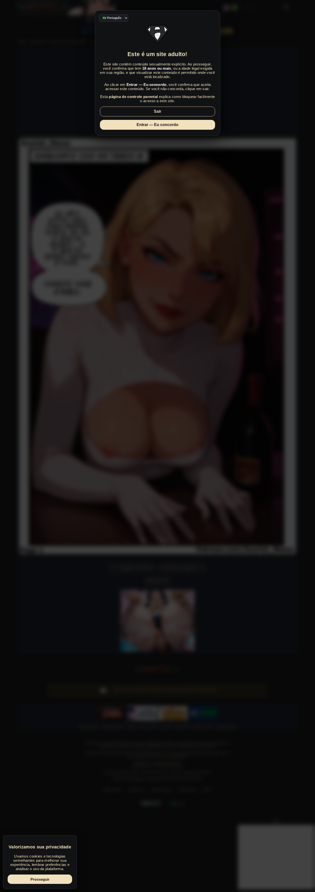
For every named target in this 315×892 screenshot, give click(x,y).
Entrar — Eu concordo (157, 125)
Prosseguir (40, 879)
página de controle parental (133, 97)
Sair (157, 111)
